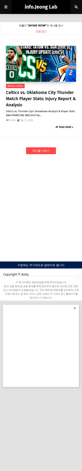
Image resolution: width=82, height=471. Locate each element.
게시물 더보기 (41, 151)
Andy (12, 120)
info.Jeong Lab (41, 7)
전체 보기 (41, 31)
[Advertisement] (41, 203)
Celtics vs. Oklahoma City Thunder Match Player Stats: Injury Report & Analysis (41, 99)
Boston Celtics (15, 86)
